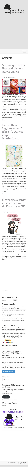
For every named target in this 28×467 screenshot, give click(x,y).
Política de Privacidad (21, 463)
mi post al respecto (7, 178)
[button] (14, 86)
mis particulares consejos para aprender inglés (14, 242)
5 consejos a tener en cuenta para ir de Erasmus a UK (14, 203)
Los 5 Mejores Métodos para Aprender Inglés (14, 314)
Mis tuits (4, 405)
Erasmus (15, 250)
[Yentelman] (14, 9)
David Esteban (12, 77)
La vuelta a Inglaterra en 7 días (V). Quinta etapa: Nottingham (12, 131)
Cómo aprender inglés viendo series (12, 320)
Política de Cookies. (12, 462)
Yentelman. (6, 376)
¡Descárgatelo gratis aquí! (8, 371)
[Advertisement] (14, 32)
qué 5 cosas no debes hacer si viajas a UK (14, 110)
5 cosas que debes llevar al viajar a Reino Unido (13, 68)
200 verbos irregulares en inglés (11, 318)
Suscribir (6, 397)
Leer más (5, 120)
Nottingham (22, 250)
